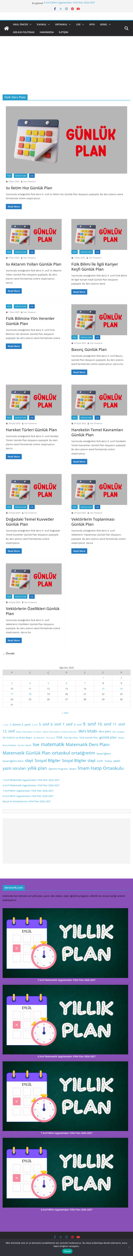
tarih (100, 761)
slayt (29, 760)
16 (121, 688)
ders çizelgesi (118, 732)
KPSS (92, 24)
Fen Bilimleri (39, 737)
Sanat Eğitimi (104, 753)
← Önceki (8, 653)
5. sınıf (44, 724)
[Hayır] (129, 1247)
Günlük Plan (20, 176)
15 (103, 688)
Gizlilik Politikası (24, 32)
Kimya (121, 737)
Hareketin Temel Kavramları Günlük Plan (97, 432)
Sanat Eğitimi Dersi (13, 761)
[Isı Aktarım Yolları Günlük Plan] (34, 234)
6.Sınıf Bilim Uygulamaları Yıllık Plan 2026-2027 (69, 3)
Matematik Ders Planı (87, 744)
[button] (30, 24)
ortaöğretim (83, 753)
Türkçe (108, 761)
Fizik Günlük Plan (88, 737)
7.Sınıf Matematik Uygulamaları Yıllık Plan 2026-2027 (31, 780)
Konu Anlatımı (9, 745)
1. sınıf (5, 725)
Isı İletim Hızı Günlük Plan (29, 187)
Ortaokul (61, 24)
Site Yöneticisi (29, 181)
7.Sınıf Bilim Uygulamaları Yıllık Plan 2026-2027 (28, 790)
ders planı (105, 731)
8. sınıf (77, 724)
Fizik (9, 176)
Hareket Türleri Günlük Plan (31, 429)
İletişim (63, 32)
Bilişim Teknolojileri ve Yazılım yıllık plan (60, 732)
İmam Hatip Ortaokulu (101, 768)
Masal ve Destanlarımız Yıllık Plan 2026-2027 (27, 801)
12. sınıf (9, 731)
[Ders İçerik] (6, 28)
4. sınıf (34, 725)
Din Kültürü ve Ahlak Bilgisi (17, 737)
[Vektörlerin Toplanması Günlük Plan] (99, 489)
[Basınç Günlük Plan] (99, 319)
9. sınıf (89, 724)
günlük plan (108, 737)
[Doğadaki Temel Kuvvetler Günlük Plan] (34, 489)
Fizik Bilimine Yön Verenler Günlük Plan (30, 321)
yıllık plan (37, 768)
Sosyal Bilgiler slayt (79, 760)
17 (12, 694)
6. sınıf (56, 724)
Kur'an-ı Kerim (24, 745)
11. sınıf (119, 724)
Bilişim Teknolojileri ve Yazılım (29, 732)
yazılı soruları (14, 768)
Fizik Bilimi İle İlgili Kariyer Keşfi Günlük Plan (94, 266)
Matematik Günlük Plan (27, 753)
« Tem (65, 712)
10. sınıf (104, 724)
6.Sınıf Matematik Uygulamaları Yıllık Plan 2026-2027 (31, 785)
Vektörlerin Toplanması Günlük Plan (93, 521)
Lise (78, 24)
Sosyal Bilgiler (47, 760)
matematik (52, 744)
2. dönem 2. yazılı (20, 724)
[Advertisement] (66, 70)
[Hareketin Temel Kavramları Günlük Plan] (99, 400)
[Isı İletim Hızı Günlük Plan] (66, 140)
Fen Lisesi (50, 737)
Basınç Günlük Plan (89, 349)
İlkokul (41, 24)
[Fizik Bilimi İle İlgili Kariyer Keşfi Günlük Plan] (99, 234)
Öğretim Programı (58, 768)
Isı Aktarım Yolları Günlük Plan (33, 264)
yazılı (116, 761)
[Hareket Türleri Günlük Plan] (34, 400)
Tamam (67, 1251)
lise (36, 744)
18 (30, 694)
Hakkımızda (47, 32)
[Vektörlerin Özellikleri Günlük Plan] (34, 578)
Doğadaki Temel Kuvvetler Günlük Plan (30, 521)
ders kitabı (87, 731)
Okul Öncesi (20, 24)
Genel (103, 24)
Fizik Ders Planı (71, 737)
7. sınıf (67, 724)
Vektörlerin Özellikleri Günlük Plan (33, 611)
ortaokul (61, 753)
